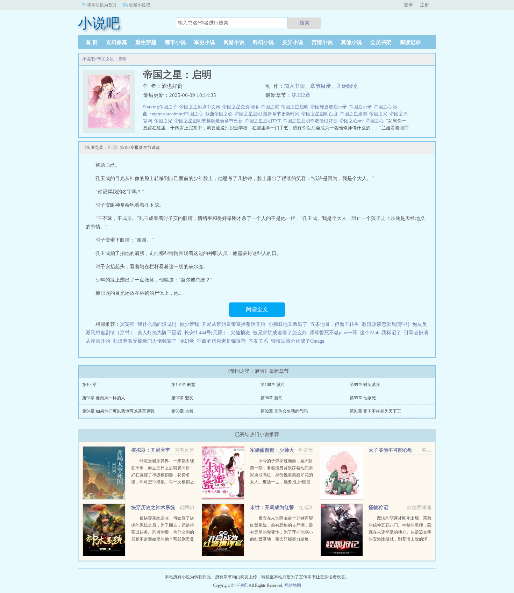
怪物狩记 (378, 507)
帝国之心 (376, 120)
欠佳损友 (240, 332)
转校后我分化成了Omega (297, 341)
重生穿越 (145, 42)
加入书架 (294, 86)
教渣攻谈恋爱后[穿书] (385, 324)
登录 (408, 4)
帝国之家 (271, 106)
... (378, 460)
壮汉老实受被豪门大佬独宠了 (145, 341)
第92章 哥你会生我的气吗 (284, 411)
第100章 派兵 (272, 384)
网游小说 (233, 42)
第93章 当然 (182, 411)
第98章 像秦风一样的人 (103, 397)
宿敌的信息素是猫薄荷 (221, 341)
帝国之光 (164, 120)
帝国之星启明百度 (320, 113)
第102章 (301, 95)
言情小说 (322, 42)
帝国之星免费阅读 (241, 106)
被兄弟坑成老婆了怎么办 (280, 332)
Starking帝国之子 (161, 106)
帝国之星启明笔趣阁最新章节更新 (209, 120)
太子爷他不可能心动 (391, 450)
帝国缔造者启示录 (329, 106)
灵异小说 (292, 42)
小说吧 (88, 59)
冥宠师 (127, 324)
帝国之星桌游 (354, 113)
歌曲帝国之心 (220, 113)
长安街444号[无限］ (206, 332)
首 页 (92, 42)
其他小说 (351, 42)
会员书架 (380, 42)
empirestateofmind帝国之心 (177, 113)
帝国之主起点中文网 (200, 106)
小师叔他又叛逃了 (287, 324)
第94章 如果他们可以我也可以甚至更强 (118, 411)
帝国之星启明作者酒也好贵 (311, 120)
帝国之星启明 (295, 106)
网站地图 (292, 585)
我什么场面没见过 (157, 324)
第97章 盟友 (182, 397)
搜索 (304, 23)
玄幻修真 (116, 42)
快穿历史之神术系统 (153, 507)
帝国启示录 (361, 106)
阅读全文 (257, 309)
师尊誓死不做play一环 (333, 332)
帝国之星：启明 (112, 59)
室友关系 (258, 341)
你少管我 (189, 324)
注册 (424, 4)
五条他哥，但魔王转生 (334, 324)
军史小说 (204, 42)
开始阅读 (346, 86)
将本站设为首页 (101, 4)
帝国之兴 (379, 113)
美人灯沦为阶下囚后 (159, 332)
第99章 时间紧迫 (365, 384)
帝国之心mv (353, 120)
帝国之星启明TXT (264, 120)
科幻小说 (263, 42)
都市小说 (175, 42)
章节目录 (320, 86)
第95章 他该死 (363, 397)
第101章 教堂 (183, 384)
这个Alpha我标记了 (380, 332)
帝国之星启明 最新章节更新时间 (268, 113)
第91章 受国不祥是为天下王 (375, 411)
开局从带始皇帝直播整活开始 (233, 324)
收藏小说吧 (139, 4)
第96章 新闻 (271, 397)
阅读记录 (410, 42)
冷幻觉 (186, 341)
